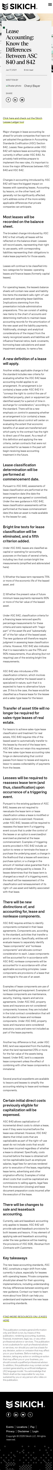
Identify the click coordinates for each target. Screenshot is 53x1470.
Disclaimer (23, 1431)
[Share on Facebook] (8, 99)
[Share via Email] (22, 99)
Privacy (10, 1431)
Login (35, 1431)
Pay (32, 1426)
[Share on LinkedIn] (15, 99)
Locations (22, 1426)
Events (10, 1426)
